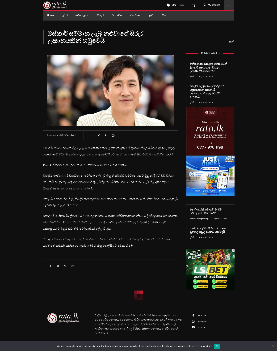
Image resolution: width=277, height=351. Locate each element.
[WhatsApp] (113, 135)
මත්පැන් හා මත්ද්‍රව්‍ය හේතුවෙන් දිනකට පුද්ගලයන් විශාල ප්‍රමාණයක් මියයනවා (208, 68)
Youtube (201, 327)
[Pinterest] (105, 135)
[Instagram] (193, 322)
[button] (193, 5)
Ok (217, 346)
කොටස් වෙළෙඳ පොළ (199, 218)
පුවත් (231, 42)
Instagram (202, 322)
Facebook (202, 316)
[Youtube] (193, 327)
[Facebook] (91, 135)
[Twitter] (98, 135)
